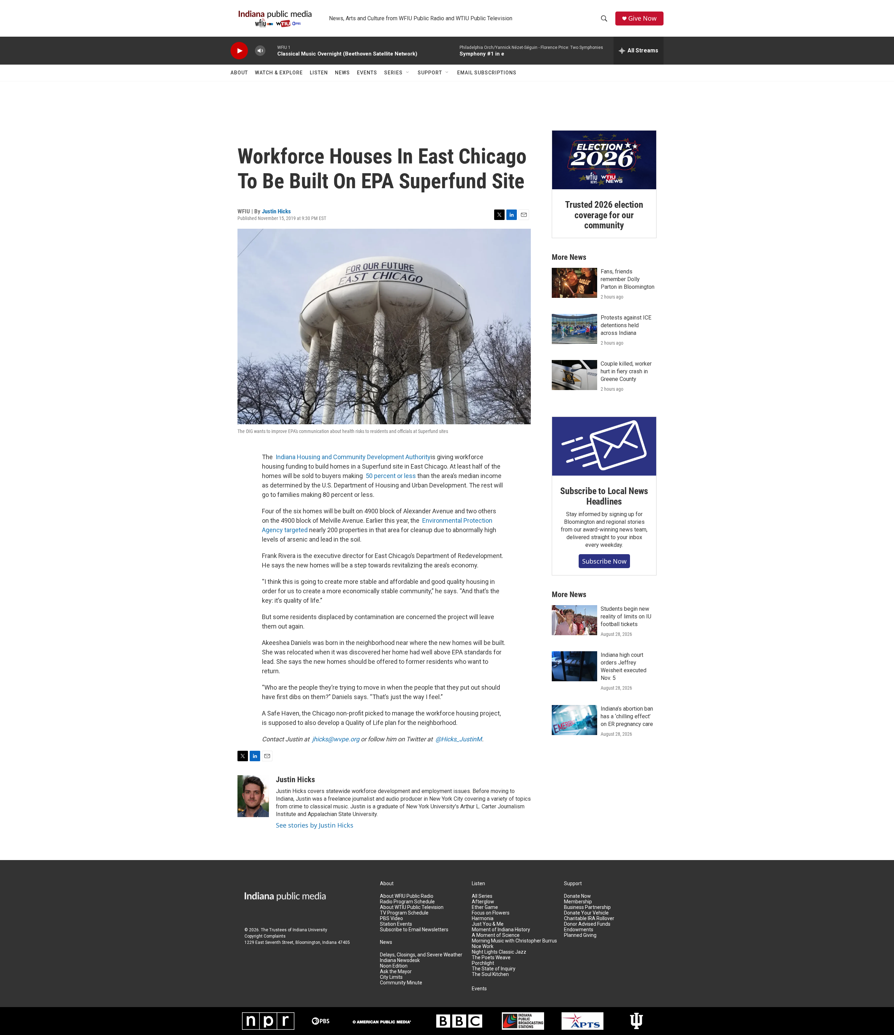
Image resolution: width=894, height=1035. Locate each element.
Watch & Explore (279, 72)
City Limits (391, 977)
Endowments (578, 929)
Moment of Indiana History (501, 929)
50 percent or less (391, 475)
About (239, 72)
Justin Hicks (276, 211)
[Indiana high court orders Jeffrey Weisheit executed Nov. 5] (574, 666)
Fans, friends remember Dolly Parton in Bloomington (627, 279)
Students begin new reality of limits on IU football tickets (626, 616)
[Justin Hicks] (253, 796)
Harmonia (482, 918)
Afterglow (483, 901)
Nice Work (482, 946)
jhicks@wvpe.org (335, 739)
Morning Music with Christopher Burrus (514, 941)
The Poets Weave (491, 957)
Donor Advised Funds (587, 924)
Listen (319, 72)
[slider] (271, 50)
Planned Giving (580, 935)
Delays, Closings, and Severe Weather (421, 954)
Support (430, 72)
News (342, 72)
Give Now (642, 18)
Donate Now (577, 896)
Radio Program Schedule (407, 901)
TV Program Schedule (404, 913)
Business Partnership (587, 907)
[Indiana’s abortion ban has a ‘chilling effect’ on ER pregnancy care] (574, 720)
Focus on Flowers (491, 913)
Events (367, 72)
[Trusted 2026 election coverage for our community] (604, 160)
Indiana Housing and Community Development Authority (353, 457)
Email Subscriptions (486, 72)
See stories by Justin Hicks (314, 825)
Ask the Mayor (396, 971)
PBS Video (391, 918)
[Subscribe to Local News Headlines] (604, 446)
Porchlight (483, 963)
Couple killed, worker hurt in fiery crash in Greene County (626, 371)
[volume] (260, 51)
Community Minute (401, 982)
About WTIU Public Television (412, 907)
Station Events (396, 924)
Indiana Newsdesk (400, 960)
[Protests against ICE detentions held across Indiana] (574, 329)
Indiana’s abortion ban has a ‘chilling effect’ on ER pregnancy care (627, 716)
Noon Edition (394, 966)
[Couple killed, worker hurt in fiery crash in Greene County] (574, 375)
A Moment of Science (496, 935)
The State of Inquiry (493, 968)
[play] (239, 51)
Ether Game (485, 907)
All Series (482, 896)
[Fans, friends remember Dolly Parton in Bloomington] (574, 283)
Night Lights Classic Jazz (499, 952)
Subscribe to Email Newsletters (414, 929)
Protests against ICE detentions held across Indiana (626, 325)
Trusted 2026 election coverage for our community (604, 215)
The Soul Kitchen (490, 974)
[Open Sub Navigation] (408, 72)
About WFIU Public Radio (406, 896)
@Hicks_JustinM (458, 739)
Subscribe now (604, 561)
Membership (578, 901)
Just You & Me (488, 924)
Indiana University (310, 929)
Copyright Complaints (265, 936)
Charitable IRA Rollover (589, 918)
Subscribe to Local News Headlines (604, 496)
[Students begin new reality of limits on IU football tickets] (574, 620)
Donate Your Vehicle (586, 913)
